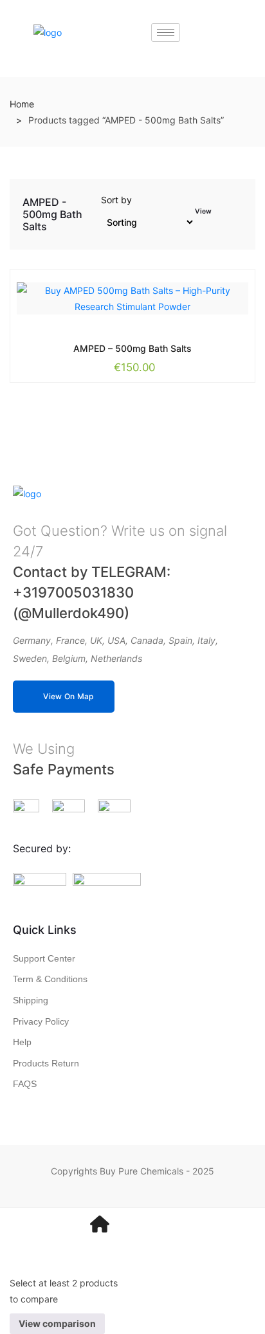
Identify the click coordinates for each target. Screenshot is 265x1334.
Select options (103, 347)
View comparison (57, 1323)
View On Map (68, 696)
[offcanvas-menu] (165, 1224)
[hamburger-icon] (165, 32)
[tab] (222, 216)
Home (22, 103)
